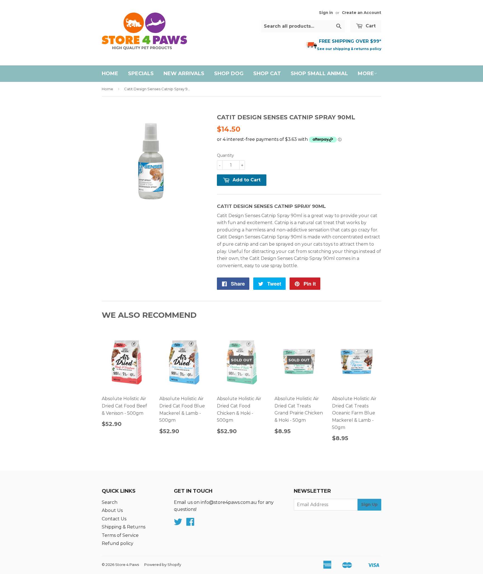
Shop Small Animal (319, 73)
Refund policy (117, 543)
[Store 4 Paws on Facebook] (190, 523)
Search (109, 502)
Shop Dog (228, 73)
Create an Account (361, 12)
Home (110, 73)
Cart (370, 26)
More (366, 73)
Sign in (326, 12)
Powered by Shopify (162, 564)
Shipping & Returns (123, 527)
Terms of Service (120, 535)
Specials (141, 73)
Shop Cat (267, 73)
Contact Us (114, 518)
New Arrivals (184, 73)
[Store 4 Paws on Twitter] (178, 523)
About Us (112, 510)
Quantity (225, 155)
